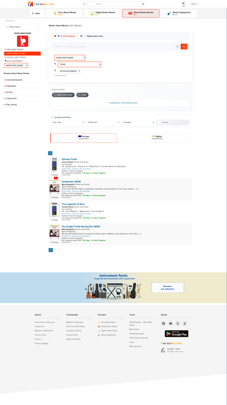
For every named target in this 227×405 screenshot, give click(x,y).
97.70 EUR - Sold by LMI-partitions (76, 191)
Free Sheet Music (108, 322)
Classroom (11, 98)
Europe (84, 137)
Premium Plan (72, 335)
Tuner (131, 342)
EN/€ (193, 4)
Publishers (10, 86)
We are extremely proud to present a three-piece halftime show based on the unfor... (101, 234)
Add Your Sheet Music (75, 326)
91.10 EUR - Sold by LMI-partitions (76, 236)
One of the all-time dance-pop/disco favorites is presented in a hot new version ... (100, 189)
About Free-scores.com (45, 322)
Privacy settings (41, 343)
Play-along (11, 104)
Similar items (66, 175)
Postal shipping (68, 36)
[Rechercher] (143, 4)
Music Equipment (108, 335)
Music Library (14, 27)
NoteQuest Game (136, 333)
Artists (9, 92)
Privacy (38, 339)
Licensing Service (73, 330)
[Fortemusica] (163, 350)
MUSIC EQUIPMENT (14, 61)
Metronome (134, 329)
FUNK (83, 95)
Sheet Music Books (109, 326)
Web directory (135, 346)
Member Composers (75, 322)
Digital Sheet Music (109, 330)
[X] (177, 323)
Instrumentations (14, 79)
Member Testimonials (44, 330)
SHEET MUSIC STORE (15, 53)
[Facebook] (163, 323)
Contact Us (39, 326)
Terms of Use (40, 335)
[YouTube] (170, 323)
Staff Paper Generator (138, 338)
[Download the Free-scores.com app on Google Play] (176, 333)
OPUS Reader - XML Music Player (140, 323)
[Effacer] (177, 46)
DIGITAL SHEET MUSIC (16, 57)
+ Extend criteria (60, 75)
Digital (157, 137)
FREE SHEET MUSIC (15, 49)
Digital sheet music (95, 36)
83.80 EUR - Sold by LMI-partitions (76, 169)
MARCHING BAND (64, 95)
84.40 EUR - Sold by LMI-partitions (76, 214)
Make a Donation (73, 339)
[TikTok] (185, 323)
